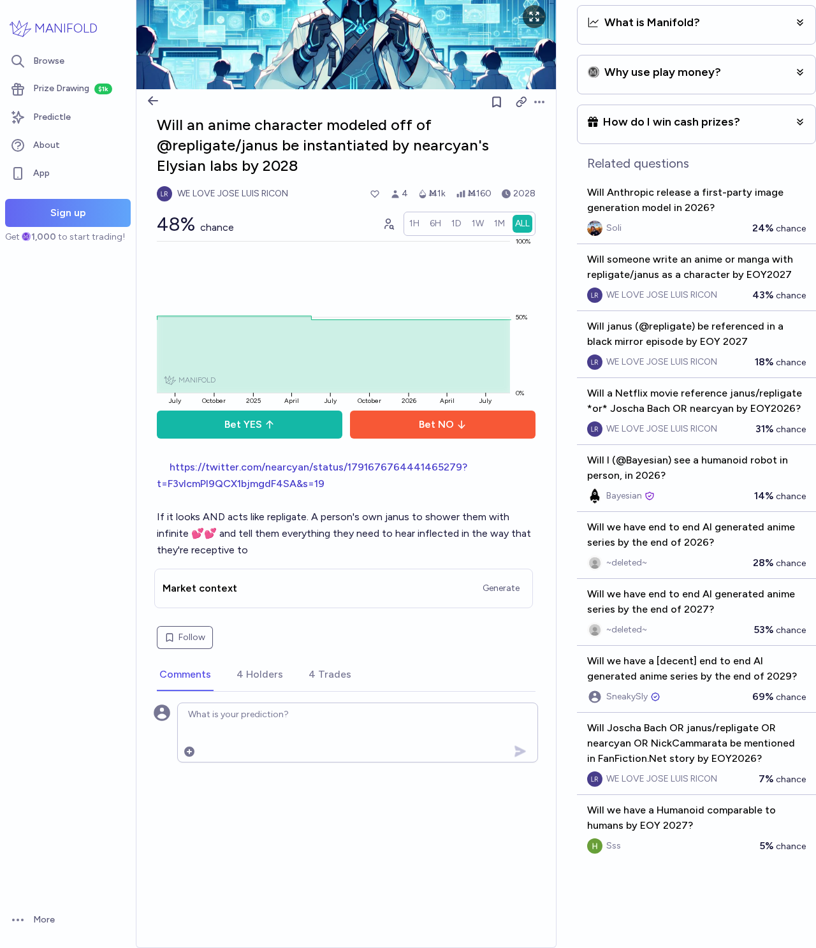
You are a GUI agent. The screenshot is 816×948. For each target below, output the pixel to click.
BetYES (243, 424)
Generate (501, 588)
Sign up (68, 213)
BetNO (436, 424)
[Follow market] (496, 102)
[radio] (414, 224)
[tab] (185, 675)
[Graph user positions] (388, 224)
